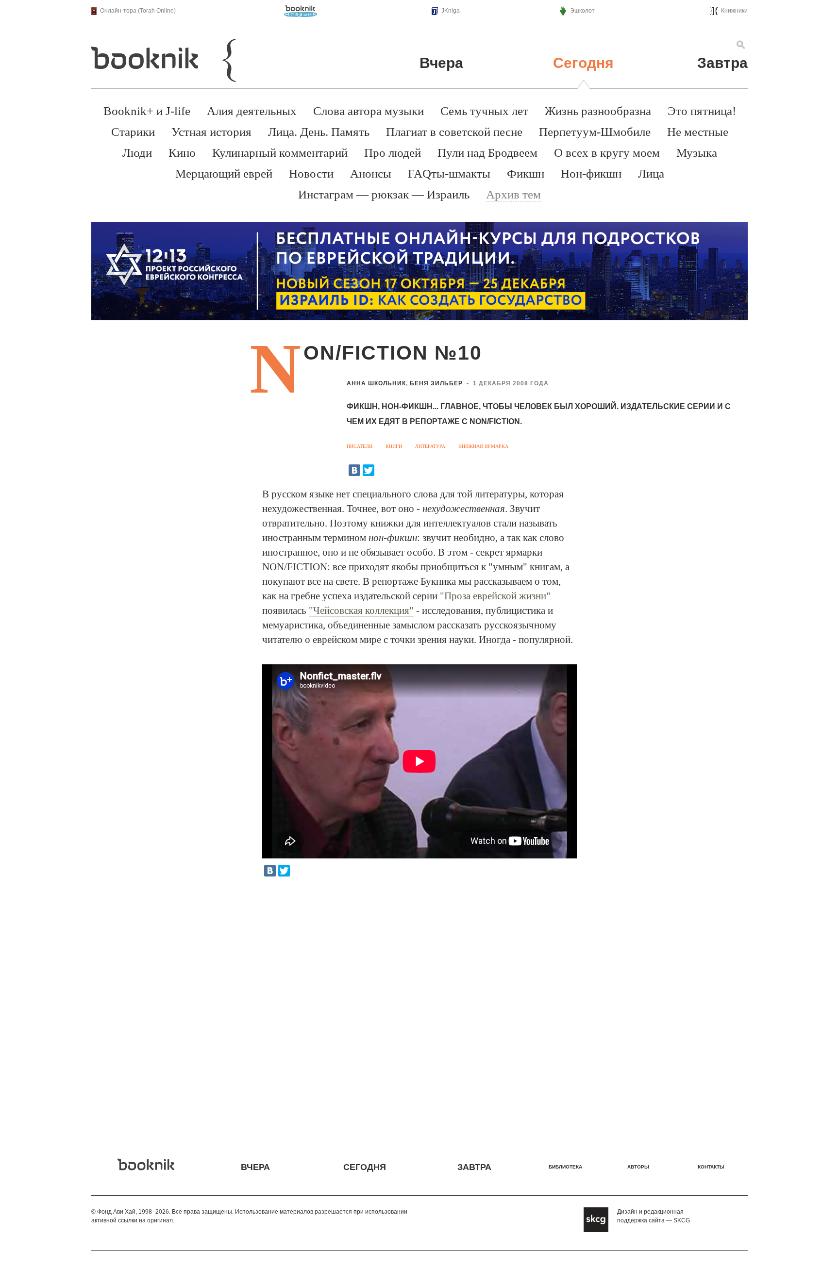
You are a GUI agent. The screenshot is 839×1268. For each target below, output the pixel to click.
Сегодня (583, 63)
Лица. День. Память (318, 131)
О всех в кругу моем (607, 152)
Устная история (211, 131)
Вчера (441, 63)
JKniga (450, 10)
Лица (651, 173)
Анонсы (370, 173)
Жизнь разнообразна (598, 110)
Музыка (696, 152)
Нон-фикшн (591, 173)
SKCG (681, 1220)
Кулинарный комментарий (280, 152)
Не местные (697, 131)
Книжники (734, 10)
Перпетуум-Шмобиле (595, 131)
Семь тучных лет (484, 110)
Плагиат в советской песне (454, 131)
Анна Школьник (376, 383)
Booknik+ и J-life (146, 110)
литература (430, 446)
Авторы (638, 1166)
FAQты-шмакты (449, 173)
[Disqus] (419, 1010)
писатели (359, 446)
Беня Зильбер (436, 383)
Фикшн (525, 173)
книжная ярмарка (483, 446)
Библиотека (565, 1166)
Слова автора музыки (368, 110)
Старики (133, 131)
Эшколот (582, 10)
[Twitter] (368, 470)
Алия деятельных (252, 110)
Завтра (722, 63)
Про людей (392, 152)
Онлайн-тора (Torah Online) (138, 10)
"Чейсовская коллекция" (361, 610)
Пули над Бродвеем (487, 152)
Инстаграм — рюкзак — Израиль (384, 194)
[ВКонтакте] (354, 470)
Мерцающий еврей (223, 173)
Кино (182, 152)
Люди (137, 152)
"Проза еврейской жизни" (495, 596)
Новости (311, 173)
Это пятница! (702, 110)
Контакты (711, 1166)
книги (394, 446)
